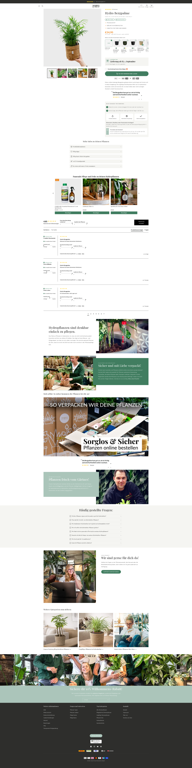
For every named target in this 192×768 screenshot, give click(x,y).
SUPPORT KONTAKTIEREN (111, 571)
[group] (51, 221)
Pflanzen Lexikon (74, 712)
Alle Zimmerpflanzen (102, 710)
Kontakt (125, 710)
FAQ (45, 725)
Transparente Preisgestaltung (51, 728)
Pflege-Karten (73, 715)
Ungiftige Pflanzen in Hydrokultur (90, 649)
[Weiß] (117, 48)
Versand (45, 720)
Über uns (125, 715)
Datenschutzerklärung (49, 715)
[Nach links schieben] (45, 73)
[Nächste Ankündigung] (152, 1)
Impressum (126, 712)
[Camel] (125, 48)
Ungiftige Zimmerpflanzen (103, 715)
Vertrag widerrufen (96, 735)
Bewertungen (47, 723)
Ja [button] (76, 253)
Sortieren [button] (46, 230)
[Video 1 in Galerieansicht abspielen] (93, 73)
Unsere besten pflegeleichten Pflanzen (56, 649)
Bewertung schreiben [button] (141, 222)
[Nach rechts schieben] (99, 73)
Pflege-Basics (73, 717)
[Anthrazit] (116, 48)
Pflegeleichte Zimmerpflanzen (104, 712)
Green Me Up (93, 760)
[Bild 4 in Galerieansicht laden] (82, 73)
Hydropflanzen (100, 720)
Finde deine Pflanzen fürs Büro (124, 649)
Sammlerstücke (100, 723)
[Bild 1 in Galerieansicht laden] (52, 73)
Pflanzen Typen (74, 710)
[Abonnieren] (107, 700)
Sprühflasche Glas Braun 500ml (119, 206)
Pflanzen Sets (100, 717)
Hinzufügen (68, 212)
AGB (45, 710)
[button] (39, 6)
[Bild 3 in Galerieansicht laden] (72, 73)
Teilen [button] (83, 253)
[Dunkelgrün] (124, 48)
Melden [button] (79, 253)
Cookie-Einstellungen (49, 717)
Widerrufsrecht (47, 712)
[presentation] (53, 193)
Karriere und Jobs (127, 717)
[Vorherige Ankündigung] (40, 1)
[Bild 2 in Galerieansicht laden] (62, 73)
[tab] (137, 230)
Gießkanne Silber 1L (88, 206)
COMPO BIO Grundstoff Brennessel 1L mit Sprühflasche (66, 207)
